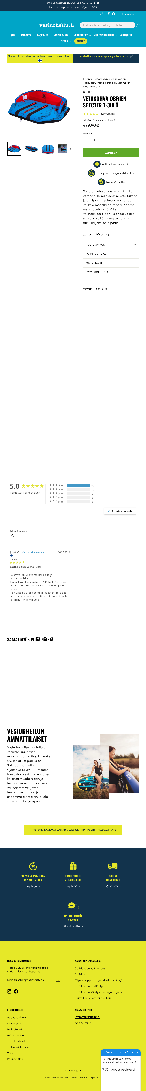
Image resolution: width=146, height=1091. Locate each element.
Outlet (81, 41)
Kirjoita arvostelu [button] (121, 511)
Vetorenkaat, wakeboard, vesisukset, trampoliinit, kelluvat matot (75, 830)
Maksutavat (94, 263)
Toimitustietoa (96, 253)
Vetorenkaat (90, 86)
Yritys (10, 1053)
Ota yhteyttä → (72, 926)
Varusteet (126, 35)
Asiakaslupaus (16, 1035)
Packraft (43, 35)
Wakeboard (61, 35)
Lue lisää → (33, 886)
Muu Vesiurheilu (104, 35)
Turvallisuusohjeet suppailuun (93, 998)
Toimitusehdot (16, 1041)
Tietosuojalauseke (18, 1047)
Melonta (26, 35)
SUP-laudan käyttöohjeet (90, 986)
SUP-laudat (82, 974)
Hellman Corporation (90, 1077)
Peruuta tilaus (15, 1059)
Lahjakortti (14, 1023)
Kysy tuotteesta (97, 272)
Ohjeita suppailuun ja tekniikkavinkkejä (99, 980)
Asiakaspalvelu (16, 1017)
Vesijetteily (81, 35)
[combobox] (104, 25)
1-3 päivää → (113, 886)
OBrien (88, 92)
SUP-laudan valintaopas (90, 968)
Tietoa (65, 41)
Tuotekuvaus (95, 244)
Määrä (87, 133)
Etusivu (87, 79)
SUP (13, 35)
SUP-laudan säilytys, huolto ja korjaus (98, 992)
